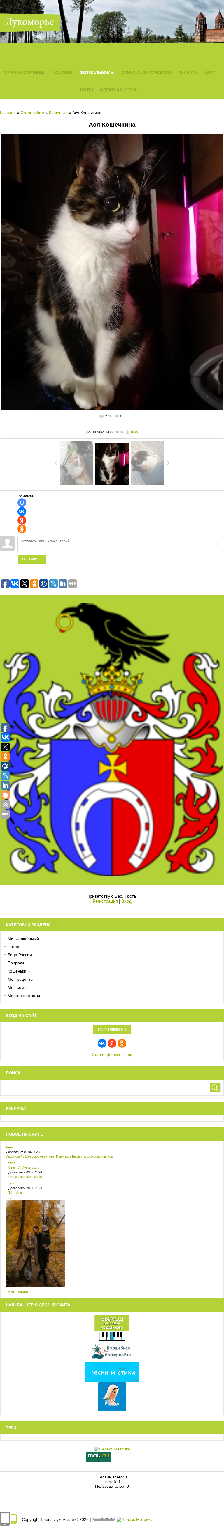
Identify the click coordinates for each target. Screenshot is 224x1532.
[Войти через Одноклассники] (22, 529)
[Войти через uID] (22, 502)
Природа (16, 963)
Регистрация (105, 901)
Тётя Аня (15, 1192)
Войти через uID (112, 1029)
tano (134, 432)
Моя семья (18, 987)
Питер (13, 946)
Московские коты (24, 995)
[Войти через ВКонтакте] (22, 511)
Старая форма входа (112, 1054)
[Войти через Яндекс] (22, 520)
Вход (126, 901)
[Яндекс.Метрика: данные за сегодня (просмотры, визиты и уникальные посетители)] (135, 1519)
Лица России (20, 954)
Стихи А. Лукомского (23, 1167)
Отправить (31, 559)
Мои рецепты (20, 979)
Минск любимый (23, 938)
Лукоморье (30, 22)
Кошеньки (58, 112)
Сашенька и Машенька (25, 1177)
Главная (8, 112)
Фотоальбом (32, 112)
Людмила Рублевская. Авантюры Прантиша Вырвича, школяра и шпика (59, 1156)
